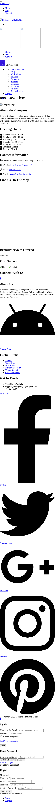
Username (4, 778)
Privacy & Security (13, 368)
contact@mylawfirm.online (20, 174)
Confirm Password (8, 788)
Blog (7, 10)
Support (8, 360)
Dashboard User (17, 69)
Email (2, 781)
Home (8, 8)
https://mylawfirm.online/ (21, 165)
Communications (12, 372)
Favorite (14, 76)
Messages (15, 84)
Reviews (14, 81)
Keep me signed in (11, 736)
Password (4, 733)
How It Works (11, 365)
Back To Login (6, 762)
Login (7, 798)
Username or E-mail (8, 757)
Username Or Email (8, 730)
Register (8, 800)
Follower (14, 89)
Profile (13, 72)
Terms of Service (12, 370)
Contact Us (10, 363)
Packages (15, 79)
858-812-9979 (15, 169)
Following (15, 86)
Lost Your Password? (9, 741)
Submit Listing (17, 91)
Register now (6, 791)
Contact (8, 13)
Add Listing (5, 3)
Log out (8, 93)
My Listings (16, 74)
